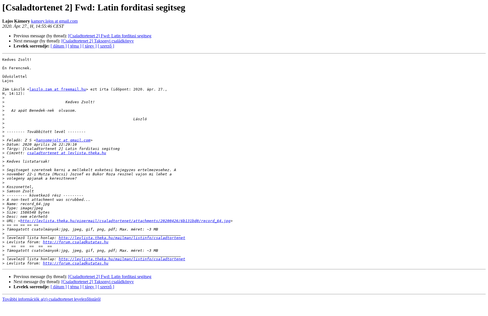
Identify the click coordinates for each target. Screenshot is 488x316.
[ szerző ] (106, 46)
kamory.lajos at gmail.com (54, 21)
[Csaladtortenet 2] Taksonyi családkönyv (97, 40)
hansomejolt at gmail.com (63, 140)
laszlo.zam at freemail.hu (57, 89)
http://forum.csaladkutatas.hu (75, 242)
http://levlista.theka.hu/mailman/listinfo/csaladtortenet (122, 238)
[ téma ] (74, 46)
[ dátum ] (59, 46)
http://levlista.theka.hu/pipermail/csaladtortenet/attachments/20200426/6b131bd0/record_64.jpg (125, 221)
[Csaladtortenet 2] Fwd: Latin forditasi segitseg (109, 35)
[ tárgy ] (89, 46)
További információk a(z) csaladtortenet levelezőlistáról (51, 299)
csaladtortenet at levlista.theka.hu (66, 153)
